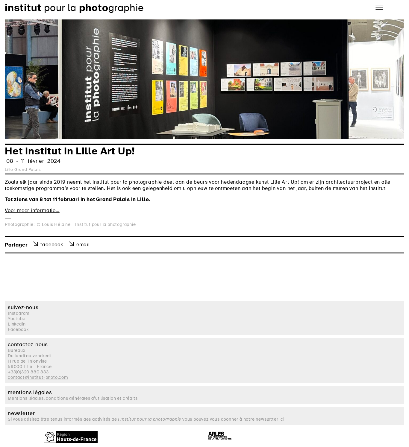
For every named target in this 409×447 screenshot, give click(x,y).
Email (83, 244)
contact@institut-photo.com (38, 377)
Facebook (51, 244)
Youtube (16, 318)
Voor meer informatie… (32, 210)
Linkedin (16, 324)
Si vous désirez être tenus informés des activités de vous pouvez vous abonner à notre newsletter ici (146, 419)
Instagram (19, 313)
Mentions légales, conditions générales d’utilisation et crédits (72, 398)
